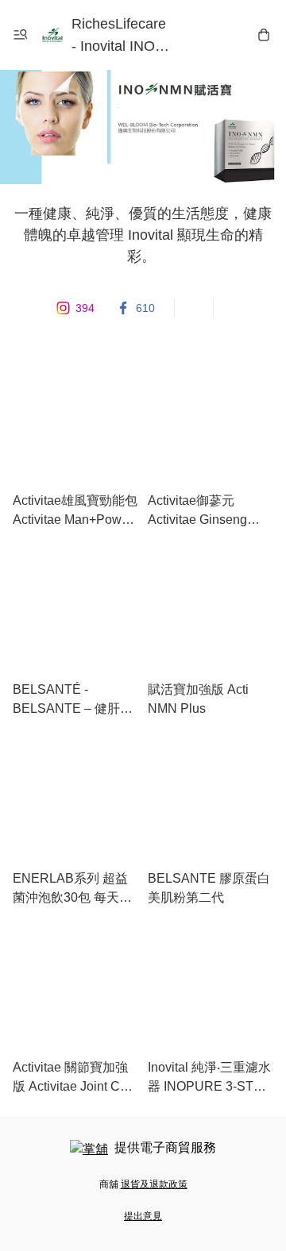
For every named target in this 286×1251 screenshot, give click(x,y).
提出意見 (143, 1216)
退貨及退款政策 (154, 1184)
